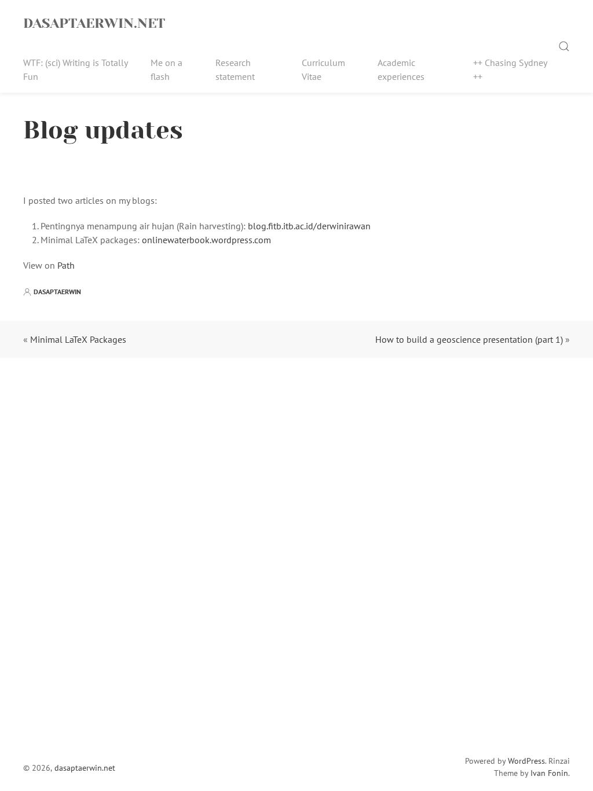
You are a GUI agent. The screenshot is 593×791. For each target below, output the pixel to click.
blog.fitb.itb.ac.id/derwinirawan (309, 226)
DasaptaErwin (57, 291)
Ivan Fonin (549, 773)
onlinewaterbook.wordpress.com (206, 240)
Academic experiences (401, 69)
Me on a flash (166, 69)
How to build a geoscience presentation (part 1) (469, 339)
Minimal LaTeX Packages (78, 339)
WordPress (526, 761)
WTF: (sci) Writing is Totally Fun (75, 69)
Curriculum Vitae (323, 69)
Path (66, 265)
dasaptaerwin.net (94, 23)
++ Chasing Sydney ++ (510, 69)
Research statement (235, 69)
